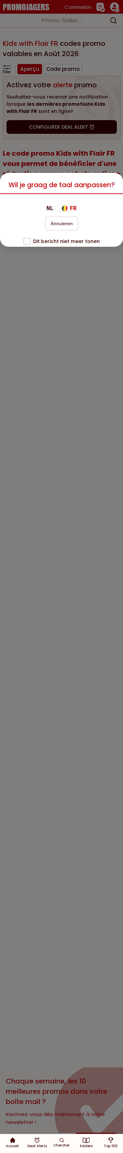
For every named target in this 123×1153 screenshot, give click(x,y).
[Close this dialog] (114, 184)
